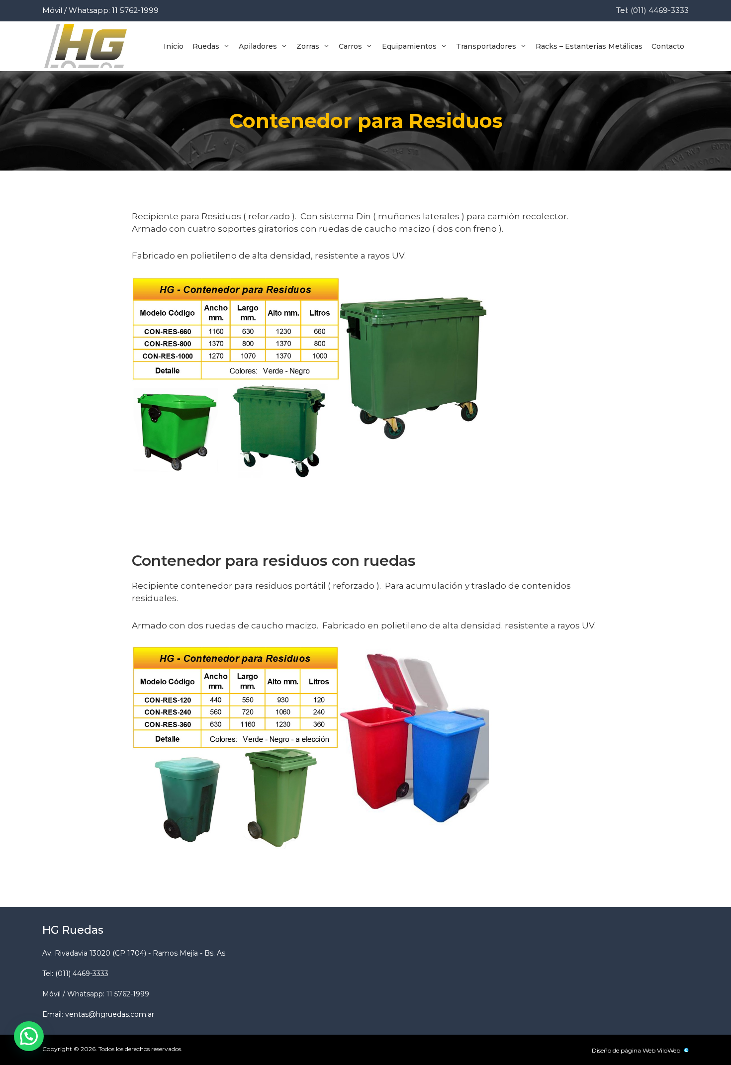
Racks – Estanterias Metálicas (589, 46)
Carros (350, 46)
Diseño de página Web (623, 1050)
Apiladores (258, 46)
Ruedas (205, 46)
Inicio (173, 46)
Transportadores (486, 46)
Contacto (667, 46)
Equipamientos (409, 46)
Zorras (307, 46)
